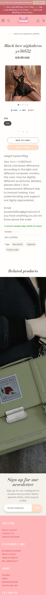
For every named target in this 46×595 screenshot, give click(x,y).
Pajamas (31, 244)
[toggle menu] (3, 20)
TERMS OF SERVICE (10, 558)
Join (37, 508)
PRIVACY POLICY (9, 554)
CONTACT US (8, 533)
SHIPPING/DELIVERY (10, 582)
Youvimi (16, 231)
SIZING (5, 578)
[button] (18, 104)
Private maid (12, 249)
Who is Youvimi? (9, 530)
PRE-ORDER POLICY (10, 561)
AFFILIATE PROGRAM (10, 537)
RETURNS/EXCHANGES (11, 551)
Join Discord (39, 2)
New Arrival (17, 244)
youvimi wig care (10, 585)
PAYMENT (6, 575)
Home (9, 34)
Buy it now (23, 147)
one (7, 123)
